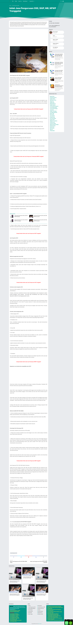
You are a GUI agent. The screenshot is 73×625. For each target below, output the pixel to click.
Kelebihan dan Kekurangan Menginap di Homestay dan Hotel (59, 85)
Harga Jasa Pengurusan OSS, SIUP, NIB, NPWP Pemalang (40, 220)
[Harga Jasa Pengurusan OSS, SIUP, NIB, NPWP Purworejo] (31, 216)
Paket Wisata (30, 609)
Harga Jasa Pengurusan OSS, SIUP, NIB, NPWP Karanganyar (15, 594)
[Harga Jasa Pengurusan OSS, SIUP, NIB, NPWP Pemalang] (31, 220)
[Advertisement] (28, 37)
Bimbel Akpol (25, 1)
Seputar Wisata (40, 611)
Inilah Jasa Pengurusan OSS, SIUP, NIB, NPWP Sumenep (38, 562)
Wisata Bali (30, 612)
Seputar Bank (30, 611)
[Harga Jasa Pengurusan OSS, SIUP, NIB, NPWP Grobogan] (42, 588)
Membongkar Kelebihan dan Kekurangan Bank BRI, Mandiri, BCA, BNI (59, 55)
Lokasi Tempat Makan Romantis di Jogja (58, 78)
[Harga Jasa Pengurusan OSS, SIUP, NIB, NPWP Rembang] (12, 216)
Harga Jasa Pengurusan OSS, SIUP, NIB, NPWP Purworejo (40, 216)
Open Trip (20, 1)
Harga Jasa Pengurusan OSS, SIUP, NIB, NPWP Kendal (28, 577)
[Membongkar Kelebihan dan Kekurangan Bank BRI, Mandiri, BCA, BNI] (52, 55)
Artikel (16, 1)
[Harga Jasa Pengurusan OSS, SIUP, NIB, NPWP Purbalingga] (12, 220)
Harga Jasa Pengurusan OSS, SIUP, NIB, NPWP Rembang (21, 216)
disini (14, 609)
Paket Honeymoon (41, 608)
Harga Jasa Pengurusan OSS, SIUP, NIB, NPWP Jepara (28, 599)
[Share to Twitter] (21, 557)
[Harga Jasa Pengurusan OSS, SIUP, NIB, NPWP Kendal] (28, 571)
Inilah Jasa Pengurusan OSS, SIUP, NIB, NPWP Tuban (18, 562)
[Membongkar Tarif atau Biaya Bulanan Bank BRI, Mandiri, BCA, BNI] (52, 64)
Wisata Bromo (40, 612)
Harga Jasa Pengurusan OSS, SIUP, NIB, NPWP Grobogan (41, 594)
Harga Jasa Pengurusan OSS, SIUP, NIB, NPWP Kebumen (41, 582)
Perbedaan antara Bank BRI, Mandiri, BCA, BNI (59, 71)
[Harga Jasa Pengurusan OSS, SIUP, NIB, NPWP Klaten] (15, 573)
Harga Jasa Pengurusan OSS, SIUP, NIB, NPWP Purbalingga (21, 220)
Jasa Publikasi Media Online (31, 608)
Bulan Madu (40, 605)
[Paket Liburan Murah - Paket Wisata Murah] (9, 1)
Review (39, 609)
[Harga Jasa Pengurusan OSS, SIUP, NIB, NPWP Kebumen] (42, 573)
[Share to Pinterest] (28, 557)
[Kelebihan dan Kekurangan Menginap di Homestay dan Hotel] (52, 86)
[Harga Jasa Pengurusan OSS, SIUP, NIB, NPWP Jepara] (28, 590)
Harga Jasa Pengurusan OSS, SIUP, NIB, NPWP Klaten (15, 582)
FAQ (12, 1)
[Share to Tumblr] (43, 557)
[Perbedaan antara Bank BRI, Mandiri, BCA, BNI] (52, 72)
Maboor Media (39, 623)
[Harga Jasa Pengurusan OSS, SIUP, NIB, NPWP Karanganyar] (15, 588)
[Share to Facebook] (13, 557)
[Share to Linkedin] (36, 557)
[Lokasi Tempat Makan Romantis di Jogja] (52, 79)
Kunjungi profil (55, 36)
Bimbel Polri (31, 1)
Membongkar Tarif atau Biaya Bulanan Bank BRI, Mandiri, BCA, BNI (59, 63)
